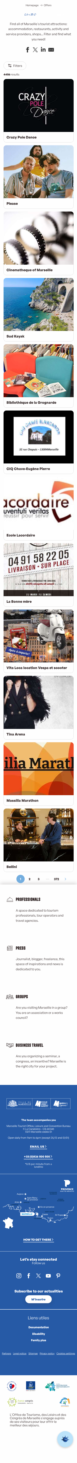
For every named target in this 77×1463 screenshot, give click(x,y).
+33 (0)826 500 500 (37, 1156)
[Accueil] (25, 15)
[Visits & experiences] (35, 15)
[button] (50, 14)
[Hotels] (28, 15)
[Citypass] (31, 15)
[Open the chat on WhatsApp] (65, 1439)
